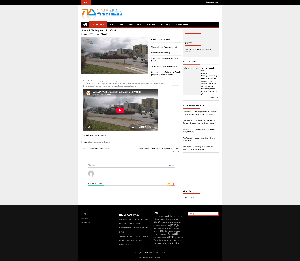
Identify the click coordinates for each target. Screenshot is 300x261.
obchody (157, 225)
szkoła (170, 237)
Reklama (165, 24)
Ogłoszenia (135, 24)
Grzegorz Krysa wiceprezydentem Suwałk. (95, 148)
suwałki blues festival (160, 237)
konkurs (175, 219)
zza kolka (172, 243)
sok (164, 231)
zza (163, 243)
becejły (161, 216)
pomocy (156, 228)
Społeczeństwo (95, 142)
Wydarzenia (98, 24)
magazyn (164, 222)
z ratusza (157, 244)
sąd (182, 237)
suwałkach (164, 234)
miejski (175, 222)
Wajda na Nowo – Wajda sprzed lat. (164, 47)
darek (166, 216)
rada (164, 228)
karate (170, 219)
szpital (177, 237)
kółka (157, 222)
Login (173, 165)
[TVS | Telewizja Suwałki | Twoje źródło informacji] (85, 24)
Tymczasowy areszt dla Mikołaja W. (164, 66)
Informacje (163, 219)
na (180, 222)
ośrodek (166, 225)
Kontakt (151, 24)
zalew (181, 240)
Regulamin (85, 222)
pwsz (161, 228)
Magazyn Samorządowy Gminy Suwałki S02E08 (131, 243)
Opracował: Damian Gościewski (150, 257)
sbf (160, 231)
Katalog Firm (182, 24)
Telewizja (158, 240)
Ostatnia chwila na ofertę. (160, 53)
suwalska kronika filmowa (174, 231)
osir (162, 225)
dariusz (173, 216)
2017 (156, 216)
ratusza (176, 228)
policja (174, 225)
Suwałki (174, 234)
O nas (83, 214)
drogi (179, 216)
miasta (170, 222)
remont (156, 231)
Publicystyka (116, 24)
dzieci (156, 219)
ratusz (170, 228)
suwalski (157, 234)
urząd (165, 240)
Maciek (104, 34)
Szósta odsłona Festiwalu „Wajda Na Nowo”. (134, 230)
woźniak (173, 240)
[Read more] (214, 97)
